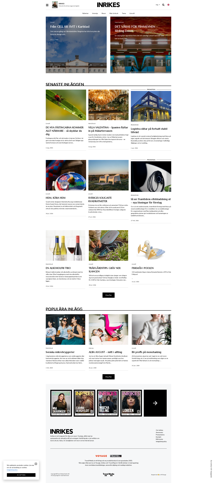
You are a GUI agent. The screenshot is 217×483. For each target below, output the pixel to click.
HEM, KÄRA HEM (56, 197)
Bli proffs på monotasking (146, 352)
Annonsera (159, 432)
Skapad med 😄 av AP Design (158, 474)
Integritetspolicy (161, 441)
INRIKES (61, 4)
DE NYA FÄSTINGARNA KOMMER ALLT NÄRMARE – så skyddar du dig (65, 131)
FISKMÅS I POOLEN (143, 268)
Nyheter (85, 13)
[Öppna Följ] (159, 4)
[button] (108, 295)
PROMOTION (134, 125)
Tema (124, 13)
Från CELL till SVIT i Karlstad (69, 26)
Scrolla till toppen (211, 469)
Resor (104, 13)
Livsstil (132, 13)
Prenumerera (160, 435)
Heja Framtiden (119, 22)
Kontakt (158, 437)
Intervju (95, 13)
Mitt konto (159, 439)
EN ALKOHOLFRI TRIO (58, 268)
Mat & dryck (114, 13)
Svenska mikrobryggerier (60, 352)
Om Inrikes (159, 430)
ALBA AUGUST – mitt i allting (105, 352)
